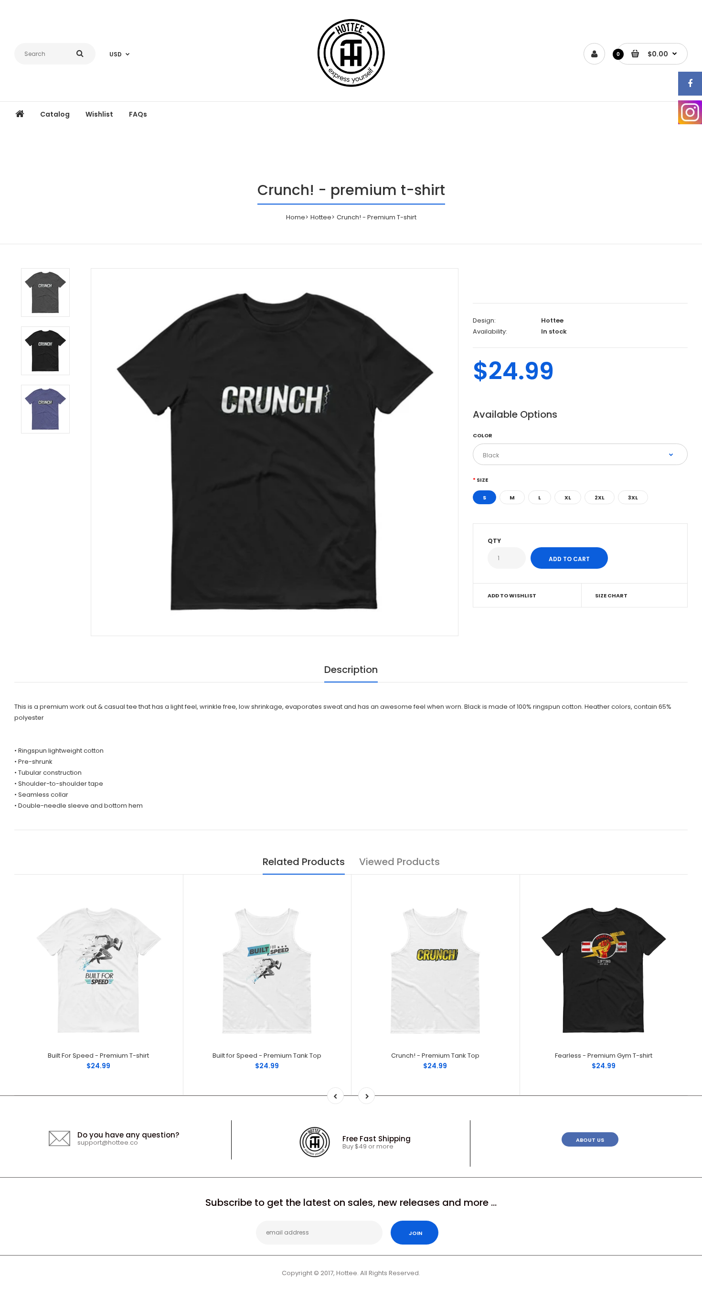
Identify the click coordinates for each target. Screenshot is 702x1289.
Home (295, 217)
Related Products (304, 861)
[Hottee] (351, 54)
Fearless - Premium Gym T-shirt (603, 1055)
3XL (633, 497)
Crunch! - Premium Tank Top (435, 1055)
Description (351, 669)
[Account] (594, 54)
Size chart (611, 595)
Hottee (320, 217)
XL (567, 497)
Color (482, 435)
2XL (600, 497)
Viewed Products (399, 861)
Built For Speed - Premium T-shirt (98, 1055)
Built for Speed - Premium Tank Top (267, 1055)
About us (590, 1140)
